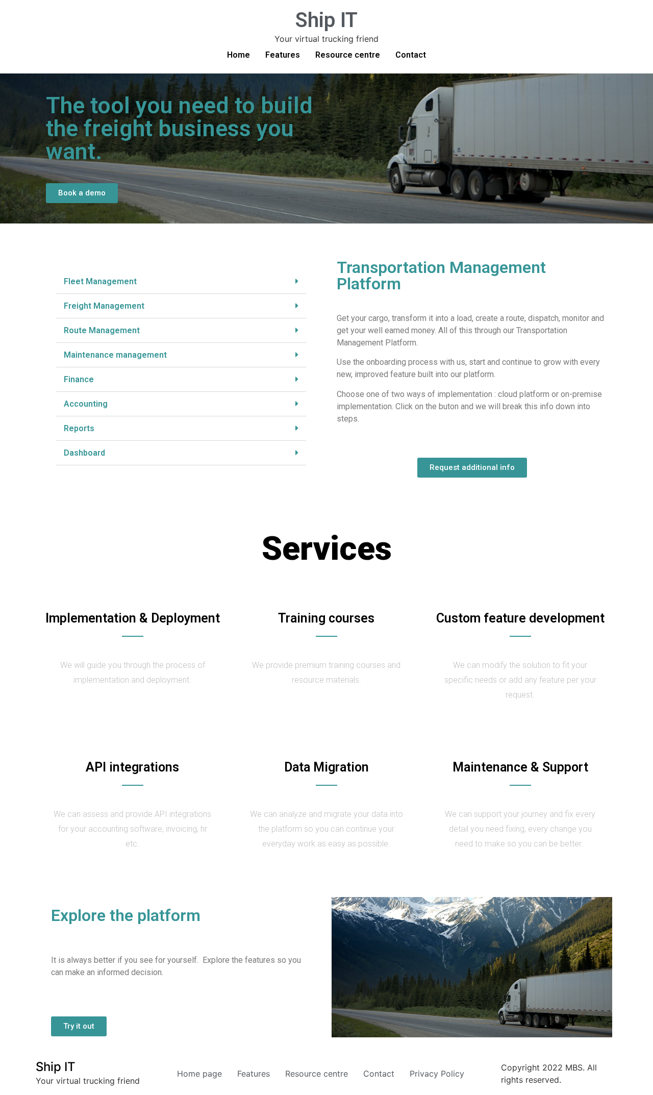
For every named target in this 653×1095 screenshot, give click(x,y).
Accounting (86, 404)
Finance (79, 379)
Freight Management (104, 306)
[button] (181, 281)
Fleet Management (100, 281)
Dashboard (84, 453)
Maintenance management (115, 355)
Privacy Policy (437, 1073)
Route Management (102, 330)
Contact (410, 55)
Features (282, 55)
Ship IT (326, 20)
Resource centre (347, 55)
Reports (79, 428)
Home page (199, 1073)
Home (238, 55)
